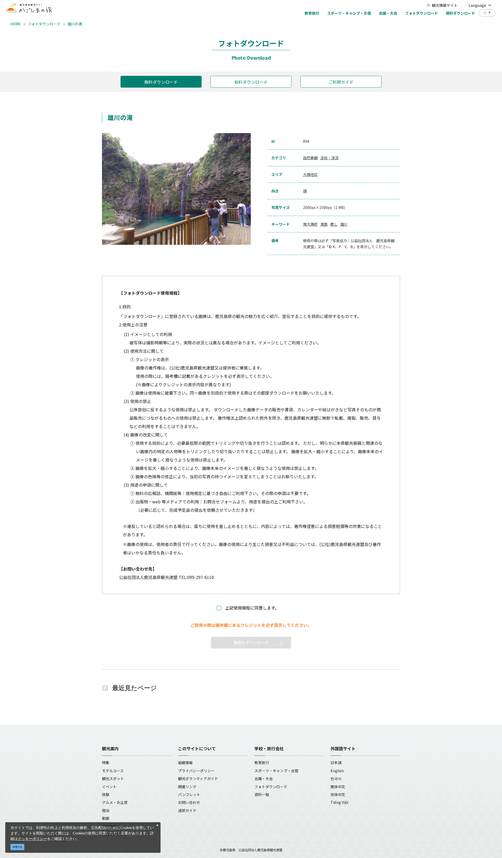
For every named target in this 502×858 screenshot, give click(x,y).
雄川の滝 (74, 23)
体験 (105, 794)
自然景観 (310, 157)
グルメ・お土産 (115, 802)
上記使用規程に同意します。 (252, 608)
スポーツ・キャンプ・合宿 (276, 770)
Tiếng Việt (339, 802)
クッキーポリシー (32, 838)
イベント (109, 786)
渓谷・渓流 (329, 157)
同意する (17, 847)
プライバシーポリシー (196, 770)
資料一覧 (261, 794)
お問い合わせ (189, 802)
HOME (15, 23)
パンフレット (189, 794)
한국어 (335, 778)
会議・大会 (263, 778)
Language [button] (477, 5)
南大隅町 (310, 224)
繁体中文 (337, 786)
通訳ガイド (187, 810)
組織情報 (185, 762)
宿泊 (105, 810)
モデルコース (113, 770)
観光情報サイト (445, 5)
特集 (105, 762)
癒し (334, 224)
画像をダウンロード (251, 642)
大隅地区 (310, 174)
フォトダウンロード (44, 23)
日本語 (335, 762)
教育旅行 (261, 762)
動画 (105, 818)
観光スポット (113, 778)
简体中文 (337, 794)
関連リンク (187, 786)
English (337, 770)
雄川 (343, 224)
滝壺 (324, 224)
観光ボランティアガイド (198, 778)
